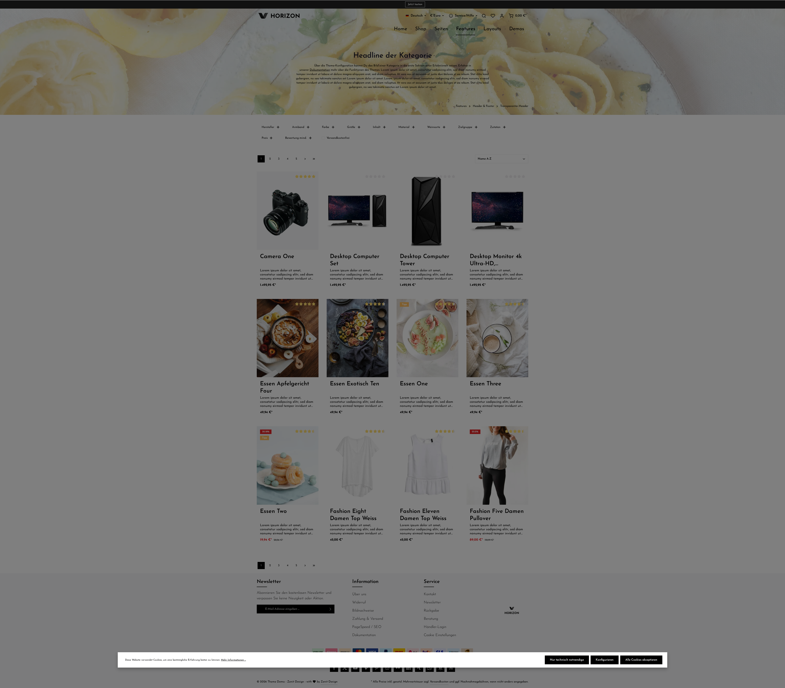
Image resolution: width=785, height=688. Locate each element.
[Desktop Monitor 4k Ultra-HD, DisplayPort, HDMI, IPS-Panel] (497, 210)
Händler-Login (435, 627)
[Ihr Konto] (502, 16)
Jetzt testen (415, 4)
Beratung (431, 619)
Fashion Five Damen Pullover (497, 515)
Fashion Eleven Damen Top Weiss (423, 515)
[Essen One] (427, 338)
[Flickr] (398, 668)
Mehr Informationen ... (233, 660)
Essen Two (273, 511)
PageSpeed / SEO (366, 627)
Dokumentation (320, 70)
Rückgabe (431, 611)
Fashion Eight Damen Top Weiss (353, 515)
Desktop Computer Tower (424, 260)
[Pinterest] (376, 668)
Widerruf (359, 602)
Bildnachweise (363, 611)
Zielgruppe (465, 127)
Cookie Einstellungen (440, 635)
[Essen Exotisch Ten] (357, 338)
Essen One (414, 384)
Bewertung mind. (295, 138)
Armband (298, 127)
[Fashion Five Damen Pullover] (497, 465)
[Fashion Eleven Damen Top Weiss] (427, 465)
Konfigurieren (604, 659)
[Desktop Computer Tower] (427, 210)
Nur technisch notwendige (567, 659)
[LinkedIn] (408, 668)
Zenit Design (329, 681)
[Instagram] (387, 668)
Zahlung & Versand (367, 619)
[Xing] (419, 668)
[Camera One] (287, 210)
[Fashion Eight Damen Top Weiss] (357, 465)
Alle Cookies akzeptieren (641, 659)
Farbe (325, 127)
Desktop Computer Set (354, 260)
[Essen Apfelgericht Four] (287, 338)
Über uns (359, 594)
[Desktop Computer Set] (357, 210)
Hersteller (268, 127)
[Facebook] (334, 668)
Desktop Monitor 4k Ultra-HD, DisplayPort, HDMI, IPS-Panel (496, 260)
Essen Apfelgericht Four (284, 387)
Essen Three (485, 384)
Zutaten (495, 127)
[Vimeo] (366, 668)
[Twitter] (345, 668)
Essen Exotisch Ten (354, 384)
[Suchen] (484, 16)
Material (403, 127)
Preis (265, 138)
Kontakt (430, 594)
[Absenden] (330, 609)
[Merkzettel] (493, 16)
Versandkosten (439, 681)
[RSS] (451, 668)
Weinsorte (433, 127)
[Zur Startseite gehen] (278, 15)
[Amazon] (440, 668)
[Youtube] (355, 668)
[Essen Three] (497, 338)
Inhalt (376, 127)
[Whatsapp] (430, 668)
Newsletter (432, 602)
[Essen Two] (287, 465)
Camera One (277, 257)
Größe (351, 127)
